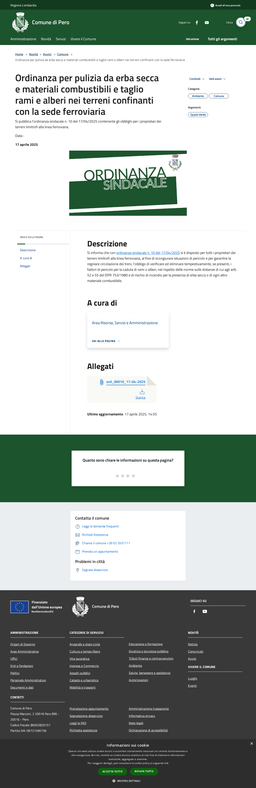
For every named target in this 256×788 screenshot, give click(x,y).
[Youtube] (205, 22)
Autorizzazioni (138, 680)
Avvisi (47, 54)
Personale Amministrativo (28, 680)
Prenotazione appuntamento (89, 708)
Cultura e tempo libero (85, 651)
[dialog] (128, 763)
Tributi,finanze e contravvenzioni (151, 658)
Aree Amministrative (24, 651)
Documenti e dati (22, 687)
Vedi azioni (215, 79)
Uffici (13, 658)
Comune (62, 54)
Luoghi (192, 678)
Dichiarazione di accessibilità (148, 730)
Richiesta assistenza (83, 730)
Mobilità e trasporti (83, 687)
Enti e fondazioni (21, 665)
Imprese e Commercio (84, 665)
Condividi (195, 79)
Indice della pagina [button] (31, 237)
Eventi (192, 685)
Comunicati (195, 651)
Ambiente (135, 665)
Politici (15, 673)
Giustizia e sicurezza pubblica (148, 651)
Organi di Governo (22, 644)
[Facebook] (195, 22)
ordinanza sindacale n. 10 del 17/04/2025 (148, 252)
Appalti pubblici (80, 673)
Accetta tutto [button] (112, 771)
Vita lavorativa (79, 658)
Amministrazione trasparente (149, 708)
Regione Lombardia (23, 5)
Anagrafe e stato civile (85, 644)
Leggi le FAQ (78, 723)
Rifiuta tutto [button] (144, 771)
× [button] (251, 743)
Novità (33, 54)
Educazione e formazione (146, 644)
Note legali (136, 723)
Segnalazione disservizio (86, 715)
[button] (127, 780)
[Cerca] (241, 22)
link (166, 763)
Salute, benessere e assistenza (149, 672)
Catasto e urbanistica (84, 680)
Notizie (193, 644)
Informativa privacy (142, 715)
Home (19, 54)
